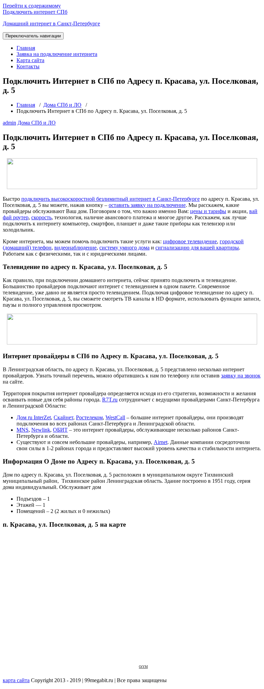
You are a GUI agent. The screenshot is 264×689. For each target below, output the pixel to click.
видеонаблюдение (75, 247)
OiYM (143, 666)
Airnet (160, 442)
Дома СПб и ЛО (62, 105)
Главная (25, 48)
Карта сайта (30, 60)
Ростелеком (89, 417)
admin (9, 123)
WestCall (115, 417)
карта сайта (16, 680)
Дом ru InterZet (33, 417)
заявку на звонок (241, 375)
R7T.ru (110, 399)
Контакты (28, 66)
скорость (41, 217)
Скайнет (63, 417)
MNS (22, 430)
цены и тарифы (208, 211)
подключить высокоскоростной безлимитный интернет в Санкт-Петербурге (110, 199)
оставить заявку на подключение (147, 205)
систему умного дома (124, 247)
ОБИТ (60, 430)
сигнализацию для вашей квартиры (197, 247)
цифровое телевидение (190, 241)
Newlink (40, 430)
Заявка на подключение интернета (56, 54)
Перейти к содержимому (32, 6)
